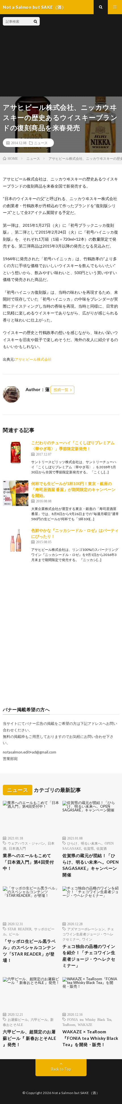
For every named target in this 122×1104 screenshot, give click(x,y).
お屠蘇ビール (18, 1019)
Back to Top (61, 1069)
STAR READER (19, 929)
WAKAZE (85, 1024)
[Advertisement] (79, 55)
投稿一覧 (61, 389)
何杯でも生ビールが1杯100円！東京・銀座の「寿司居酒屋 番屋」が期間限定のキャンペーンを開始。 (73, 489)
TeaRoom (68, 1024)
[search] (35, 21)
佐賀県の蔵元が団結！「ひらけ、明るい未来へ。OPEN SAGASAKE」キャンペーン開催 (90, 865)
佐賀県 (89, 848)
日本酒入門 (17, 848)
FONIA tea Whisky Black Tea (89, 1019)
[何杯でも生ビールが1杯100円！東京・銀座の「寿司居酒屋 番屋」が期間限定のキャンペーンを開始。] (15, 493)
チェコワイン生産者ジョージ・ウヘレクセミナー (88, 934)
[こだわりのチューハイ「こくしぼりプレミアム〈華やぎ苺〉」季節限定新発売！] (15, 452)
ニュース (41, 142)
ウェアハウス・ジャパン (26, 843)
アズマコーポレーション (86, 929)
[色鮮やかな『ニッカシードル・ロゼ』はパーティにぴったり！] (15, 540)
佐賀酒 (101, 848)
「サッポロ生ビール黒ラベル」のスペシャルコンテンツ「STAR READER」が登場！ (29, 951)
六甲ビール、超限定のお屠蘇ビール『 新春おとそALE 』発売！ (29, 1038)
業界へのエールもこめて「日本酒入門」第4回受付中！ (28, 862)
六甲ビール (39, 1019)
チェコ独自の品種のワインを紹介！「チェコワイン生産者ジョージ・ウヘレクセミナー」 (88, 956)
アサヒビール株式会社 (33, 359)
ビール (14, 934)
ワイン (87, 939)
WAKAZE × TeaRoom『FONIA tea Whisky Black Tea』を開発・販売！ (90, 1038)
